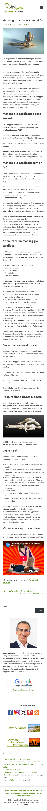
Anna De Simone (23, 24)
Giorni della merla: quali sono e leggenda (19, 591)
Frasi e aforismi (10, 780)
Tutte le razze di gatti (12, 769)
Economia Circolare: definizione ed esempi (20, 772)
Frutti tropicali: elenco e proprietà (17, 759)
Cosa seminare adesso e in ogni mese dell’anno (22, 762)
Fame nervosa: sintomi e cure (31, 593)
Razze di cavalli (9, 775)
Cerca (5, 606)
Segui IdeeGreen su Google (23, 690)
